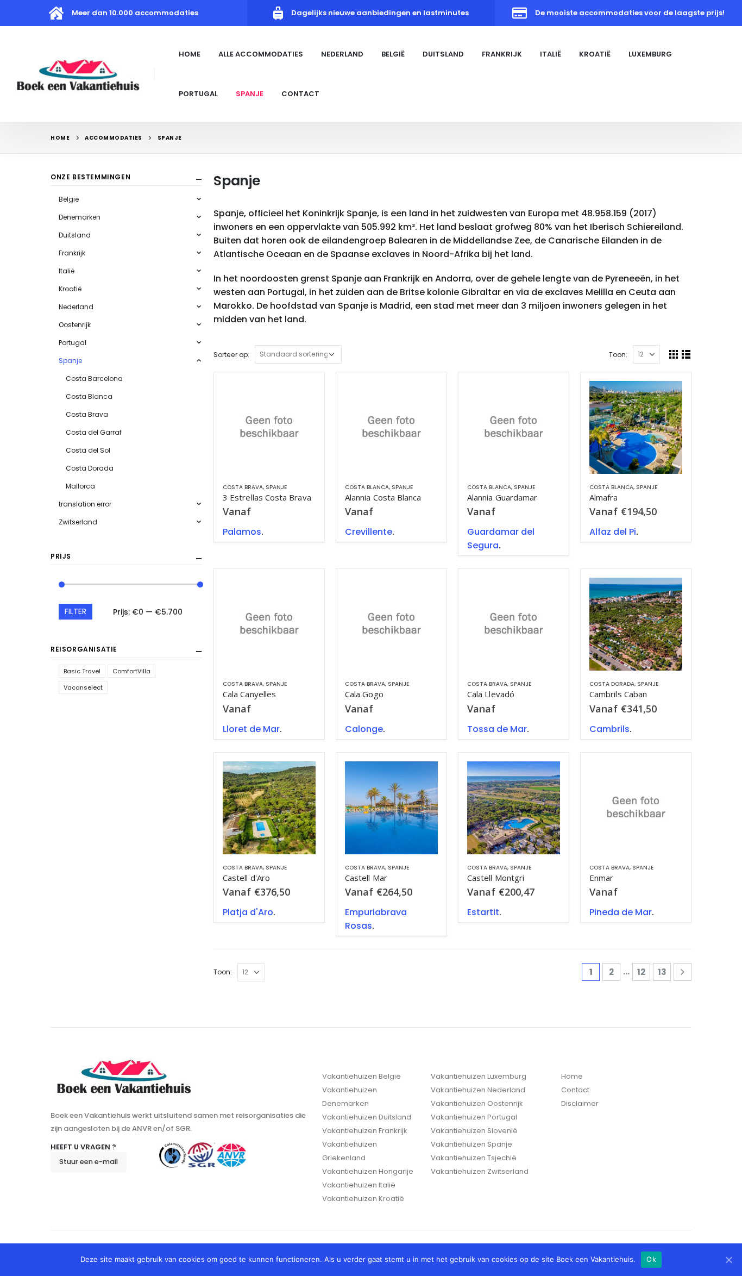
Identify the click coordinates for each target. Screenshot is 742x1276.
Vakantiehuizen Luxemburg (478, 1076)
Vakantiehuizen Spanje (471, 1144)
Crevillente (368, 532)
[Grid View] (674, 354)
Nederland (342, 54)
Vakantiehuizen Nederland (478, 1090)
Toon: (618, 354)
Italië (550, 54)
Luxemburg (650, 54)
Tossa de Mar (497, 729)
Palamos (242, 532)
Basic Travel (82, 671)
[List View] (686, 354)
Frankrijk (502, 54)
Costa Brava (243, 487)
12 (641, 972)
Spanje (249, 94)
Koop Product (297, 399)
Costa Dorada (611, 684)
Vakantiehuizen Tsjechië (474, 1158)
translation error (85, 504)
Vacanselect (83, 687)
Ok (651, 1259)
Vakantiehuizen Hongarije (367, 1171)
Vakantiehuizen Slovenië (474, 1130)
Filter (75, 611)
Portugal (198, 94)
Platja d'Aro (248, 912)
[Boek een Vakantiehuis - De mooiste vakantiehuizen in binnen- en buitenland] (79, 73)
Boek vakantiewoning (664, 399)
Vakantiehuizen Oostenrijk (477, 1103)
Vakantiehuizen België (361, 1076)
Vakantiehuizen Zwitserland (480, 1171)
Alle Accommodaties (260, 54)
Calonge (364, 729)
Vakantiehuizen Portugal (474, 1117)
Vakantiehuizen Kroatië (363, 1198)
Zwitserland (78, 522)
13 (662, 972)
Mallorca (80, 486)
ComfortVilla (131, 671)
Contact (300, 94)
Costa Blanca (367, 487)
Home (189, 54)
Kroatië (595, 54)
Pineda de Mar (620, 912)
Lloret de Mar (251, 729)
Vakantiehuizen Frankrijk (364, 1130)
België (393, 54)
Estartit (483, 912)
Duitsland (443, 54)
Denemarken (79, 217)
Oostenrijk (75, 324)
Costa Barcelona (94, 378)
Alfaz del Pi (612, 532)
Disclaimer (580, 1103)
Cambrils (609, 729)
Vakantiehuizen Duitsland (366, 1117)
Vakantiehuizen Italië (358, 1185)
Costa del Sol (88, 450)
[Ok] (728, 1259)
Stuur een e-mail (88, 1161)
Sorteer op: (231, 354)
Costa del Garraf (94, 432)
